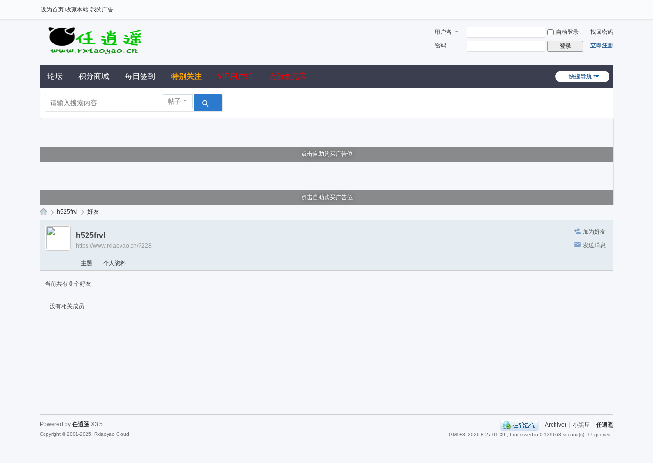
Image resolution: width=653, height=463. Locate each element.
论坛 (55, 76)
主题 (86, 263)
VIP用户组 (235, 76)
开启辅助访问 (611, 6)
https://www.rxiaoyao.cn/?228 (114, 245)
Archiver (555, 424)
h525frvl (67, 211)
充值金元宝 (288, 76)
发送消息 (594, 245)
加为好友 (594, 231)
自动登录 (567, 32)
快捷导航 (580, 76)
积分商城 (93, 76)
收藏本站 (76, 9)
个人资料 (114, 263)
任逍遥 (43, 212)
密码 (440, 45)
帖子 (174, 101)
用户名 (443, 32)
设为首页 (52, 9)
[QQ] (519, 424)
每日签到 (140, 76)
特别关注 (186, 76)
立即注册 (601, 45)
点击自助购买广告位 (327, 154)
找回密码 (601, 32)
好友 (93, 211)
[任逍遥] (95, 39)
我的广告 (101, 9)
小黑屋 (581, 424)
